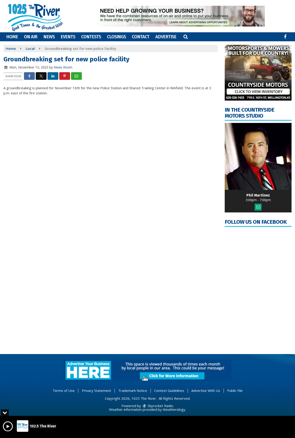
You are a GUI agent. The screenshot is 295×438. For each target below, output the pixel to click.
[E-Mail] (258, 207)
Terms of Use (64, 390)
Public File (235, 390)
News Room (63, 67)
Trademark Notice (132, 390)
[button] (185, 36)
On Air (30, 36)
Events (68, 36)
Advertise (165, 36)
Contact (140, 36)
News (49, 36)
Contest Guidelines (169, 390)
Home (12, 36)
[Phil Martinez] (258, 156)
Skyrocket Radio (160, 405)
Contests (91, 36)
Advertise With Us (205, 390)
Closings (116, 36)
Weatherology (174, 409)
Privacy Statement (96, 390)
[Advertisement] (181, 16)
